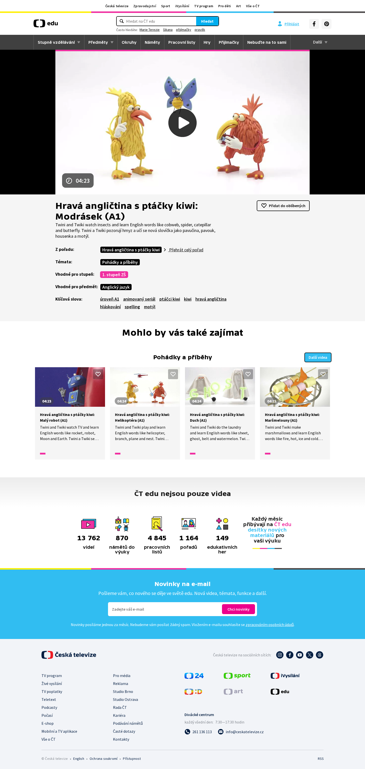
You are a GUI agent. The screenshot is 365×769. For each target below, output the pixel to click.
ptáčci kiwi (169, 299)
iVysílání (182, 6)
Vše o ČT (253, 6)
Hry (207, 42)
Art (238, 6)
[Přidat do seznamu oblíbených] (98, 374)
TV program (203, 6)
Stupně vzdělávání (56, 42)
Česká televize (116, 6)
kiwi (187, 299)
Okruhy (129, 42)
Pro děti (224, 6)
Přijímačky (229, 42)
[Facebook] (314, 24)
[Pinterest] (326, 24)
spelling (132, 307)
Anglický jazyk (116, 287)
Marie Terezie (150, 29)
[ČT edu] (46, 25)
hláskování (110, 307)
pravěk (200, 29)
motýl (149, 307)
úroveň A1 (109, 299)
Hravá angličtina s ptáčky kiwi (131, 250)
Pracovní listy (181, 42)
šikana (168, 29)
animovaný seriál (139, 299)
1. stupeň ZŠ (114, 274)
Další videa (318, 357)
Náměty (152, 42)
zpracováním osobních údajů (270, 624)
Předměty (98, 42)
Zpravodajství (144, 6)
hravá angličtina (210, 299)
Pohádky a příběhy (120, 262)
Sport (165, 6)
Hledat (207, 21)
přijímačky (183, 29)
